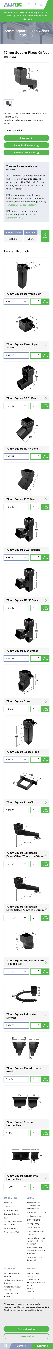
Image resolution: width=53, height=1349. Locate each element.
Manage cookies (26, 1336)
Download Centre (12, 1214)
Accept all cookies (26, 1329)
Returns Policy (10, 1228)
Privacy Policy (33, 1224)
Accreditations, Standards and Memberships (33, 1206)
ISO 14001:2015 (33, 1220)
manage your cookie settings (28, 1310)
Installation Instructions (25, 152)
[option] (26, 80)
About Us (8, 1203)
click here (27, 19)
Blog (6, 1218)
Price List (24, 138)
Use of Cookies (33, 1227)
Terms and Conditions (36, 1212)
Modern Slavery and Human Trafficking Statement (36, 1241)
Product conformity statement (35, 1232)
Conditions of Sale (12, 1232)
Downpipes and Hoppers (11, 1295)
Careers (7, 1206)
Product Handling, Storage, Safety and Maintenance (36, 1250)
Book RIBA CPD (11, 1210)
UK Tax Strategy (34, 1216)
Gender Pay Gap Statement (34, 1258)
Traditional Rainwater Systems (13, 1281)
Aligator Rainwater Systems (12, 1288)
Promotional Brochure (24, 145)
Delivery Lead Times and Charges (13, 1223)
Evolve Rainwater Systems (12, 1274)
